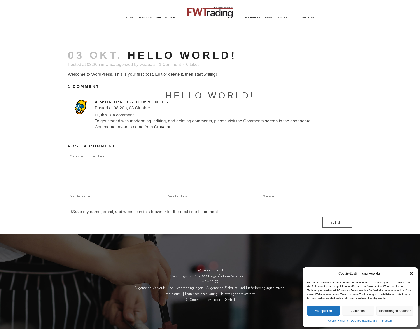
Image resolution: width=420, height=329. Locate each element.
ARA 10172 (210, 282)
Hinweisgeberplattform (238, 294)
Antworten (159, 108)
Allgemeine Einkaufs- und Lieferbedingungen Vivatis (246, 288)
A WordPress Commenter (132, 102)
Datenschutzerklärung (364, 320)
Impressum (385, 320)
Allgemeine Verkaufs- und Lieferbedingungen (168, 288)
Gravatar (162, 126)
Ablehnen (358, 311)
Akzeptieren (323, 311)
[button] (411, 273)
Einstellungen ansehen (395, 311)
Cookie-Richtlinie (338, 320)
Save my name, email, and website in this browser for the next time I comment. (145, 211)
